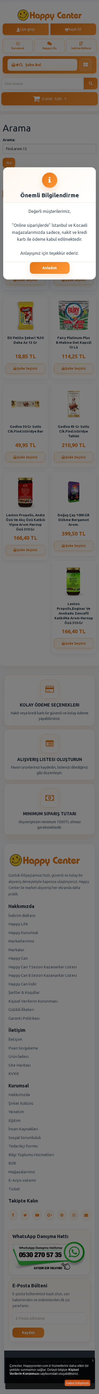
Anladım (49, 268)
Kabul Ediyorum (77, 1383)
